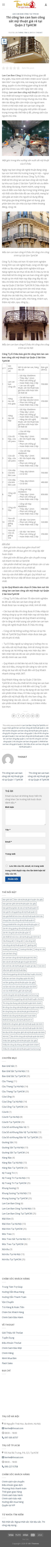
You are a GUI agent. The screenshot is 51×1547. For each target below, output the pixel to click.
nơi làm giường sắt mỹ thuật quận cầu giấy (19, 982)
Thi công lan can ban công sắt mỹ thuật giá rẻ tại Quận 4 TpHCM (38, 776)
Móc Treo (7, 1234)
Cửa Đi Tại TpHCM (11, 1122)
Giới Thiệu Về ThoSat (12, 1332)
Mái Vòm (6, 1218)
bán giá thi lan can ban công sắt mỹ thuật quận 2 (26, 728)
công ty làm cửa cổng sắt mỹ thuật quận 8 (18, 920)
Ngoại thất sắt (21, 1521)
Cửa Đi (5, 1111)
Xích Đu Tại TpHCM (11, 1259)
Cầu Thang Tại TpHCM (13, 1091)
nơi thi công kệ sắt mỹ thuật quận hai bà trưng (20, 995)
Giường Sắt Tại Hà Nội (13, 1147)
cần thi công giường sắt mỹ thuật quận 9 (18, 928)
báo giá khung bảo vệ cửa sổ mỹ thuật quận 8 (20, 908)
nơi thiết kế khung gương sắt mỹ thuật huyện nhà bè (23, 999)
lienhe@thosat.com (13, 1428)
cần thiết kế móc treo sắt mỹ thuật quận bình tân (21, 937)
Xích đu (5, 1036)
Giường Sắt (7, 1142)
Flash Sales (7, 1363)
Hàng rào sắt (40, 949)
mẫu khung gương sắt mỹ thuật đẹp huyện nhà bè (22, 974)
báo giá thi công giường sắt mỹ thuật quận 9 (19, 912)
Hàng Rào (7, 1157)
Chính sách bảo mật (11, 1498)
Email (8, 841)
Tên (7, 829)
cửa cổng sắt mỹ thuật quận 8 (14, 945)
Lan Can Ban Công (11, 1203)
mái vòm (41, 966)
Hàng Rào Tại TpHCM (12, 1167)
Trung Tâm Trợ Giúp (12, 1286)
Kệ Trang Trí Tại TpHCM (14, 1183)
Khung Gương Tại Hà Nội (14, 1193)
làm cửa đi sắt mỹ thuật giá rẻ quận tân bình (19, 962)
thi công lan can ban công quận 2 (26, 741)
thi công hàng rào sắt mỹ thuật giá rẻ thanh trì (20, 1011)
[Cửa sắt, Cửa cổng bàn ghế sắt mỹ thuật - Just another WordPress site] (25, 4)
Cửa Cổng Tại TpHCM (12, 1106)
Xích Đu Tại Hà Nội (11, 1254)
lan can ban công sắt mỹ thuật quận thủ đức (19, 957)
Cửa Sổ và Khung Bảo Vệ (14, 1127)
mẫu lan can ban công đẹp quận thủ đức (18, 978)
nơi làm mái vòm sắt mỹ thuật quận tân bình (19, 986)
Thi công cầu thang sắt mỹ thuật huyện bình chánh (22, 1003)
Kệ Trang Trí (8, 1173)
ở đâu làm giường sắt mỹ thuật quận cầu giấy (20, 1040)
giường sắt (32, 945)
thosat (39, 32)
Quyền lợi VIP (8, 1505)
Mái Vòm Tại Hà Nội (12, 1223)
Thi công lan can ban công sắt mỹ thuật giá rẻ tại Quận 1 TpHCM (12, 776)
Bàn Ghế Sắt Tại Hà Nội (13, 1071)
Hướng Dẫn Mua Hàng (13, 1291)
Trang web (10, 854)
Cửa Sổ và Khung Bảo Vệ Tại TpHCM (20, 1137)
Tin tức (25, 1539)
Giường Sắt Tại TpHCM (13, 1152)
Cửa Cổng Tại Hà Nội (12, 1101)
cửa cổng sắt (30, 941)
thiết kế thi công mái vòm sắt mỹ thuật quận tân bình (23, 1028)
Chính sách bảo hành (12, 1495)
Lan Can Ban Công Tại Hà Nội (16, 1208)
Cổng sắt (19, 941)
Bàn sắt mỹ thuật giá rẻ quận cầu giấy (28, 899)
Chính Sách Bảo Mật (12, 1348)
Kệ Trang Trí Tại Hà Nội (14, 1178)
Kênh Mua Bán (9, 1358)
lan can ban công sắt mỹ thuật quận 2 (30, 736)
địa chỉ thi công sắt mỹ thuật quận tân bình (27, 1036)
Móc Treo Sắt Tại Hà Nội (14, 1239)
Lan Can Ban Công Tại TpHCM (25, 14)
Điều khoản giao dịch (12, 1485)
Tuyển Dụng (8, 1337)
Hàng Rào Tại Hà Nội (12, 1162)
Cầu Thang (7, 1081)
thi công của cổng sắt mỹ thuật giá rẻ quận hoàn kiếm (23, 1007)
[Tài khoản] (46, 5)
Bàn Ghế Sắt (8, 1066)
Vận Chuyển (8, 1302)
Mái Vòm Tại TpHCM (12, 1228)
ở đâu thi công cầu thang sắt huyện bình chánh (21, 1045)
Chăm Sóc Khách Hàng (13, 1312)
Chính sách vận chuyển (13, 1481)
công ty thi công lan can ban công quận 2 (18, 733)
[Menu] (3, 4)
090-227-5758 (11, 1466)
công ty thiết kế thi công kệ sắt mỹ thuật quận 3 (21, 924)
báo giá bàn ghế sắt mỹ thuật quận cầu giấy (19, 903)
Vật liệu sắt (35, 1521)
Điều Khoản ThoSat (11, 1342)
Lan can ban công (9, 953)
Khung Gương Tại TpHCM (15, 1198)
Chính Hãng (8, 1353)
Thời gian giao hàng (12, 1491)
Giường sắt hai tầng (10, 949)
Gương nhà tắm (26, 949)
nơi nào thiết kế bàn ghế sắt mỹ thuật (17, 991)
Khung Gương (9, 1188)
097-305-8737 (11, 1437)
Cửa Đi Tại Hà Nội (10, 1116)
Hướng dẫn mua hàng (13, 1501)
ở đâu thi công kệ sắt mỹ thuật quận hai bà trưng (21, 1049)
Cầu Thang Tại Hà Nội (13, 1086)
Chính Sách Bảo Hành (12, 1317)
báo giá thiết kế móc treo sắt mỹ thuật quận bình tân (23, 916)
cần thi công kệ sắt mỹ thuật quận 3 (16, 932)
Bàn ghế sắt (7, 899)
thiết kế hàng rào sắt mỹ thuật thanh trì (17, 1020)
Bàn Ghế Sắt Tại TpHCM (14, 1076)
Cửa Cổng (7, 1096)
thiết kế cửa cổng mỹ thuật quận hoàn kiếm (19, 1016)
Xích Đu (5, 1249)
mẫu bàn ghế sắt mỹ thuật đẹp (14, 970)
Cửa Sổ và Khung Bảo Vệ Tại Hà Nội (19, 1132)
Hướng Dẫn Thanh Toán (14, 1297)
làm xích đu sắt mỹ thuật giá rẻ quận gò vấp (19, 966)
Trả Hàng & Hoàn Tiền (13, 1307)
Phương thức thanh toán (14, 1488)
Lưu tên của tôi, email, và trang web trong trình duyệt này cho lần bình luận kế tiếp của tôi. (25, 870)
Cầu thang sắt (8, 941)
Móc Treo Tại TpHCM (12, 1244)
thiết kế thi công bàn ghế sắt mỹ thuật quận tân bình (23, 1024)
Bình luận (9, 807)
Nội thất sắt (8, 1521)
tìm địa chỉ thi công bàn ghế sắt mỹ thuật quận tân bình (24, 1032)
